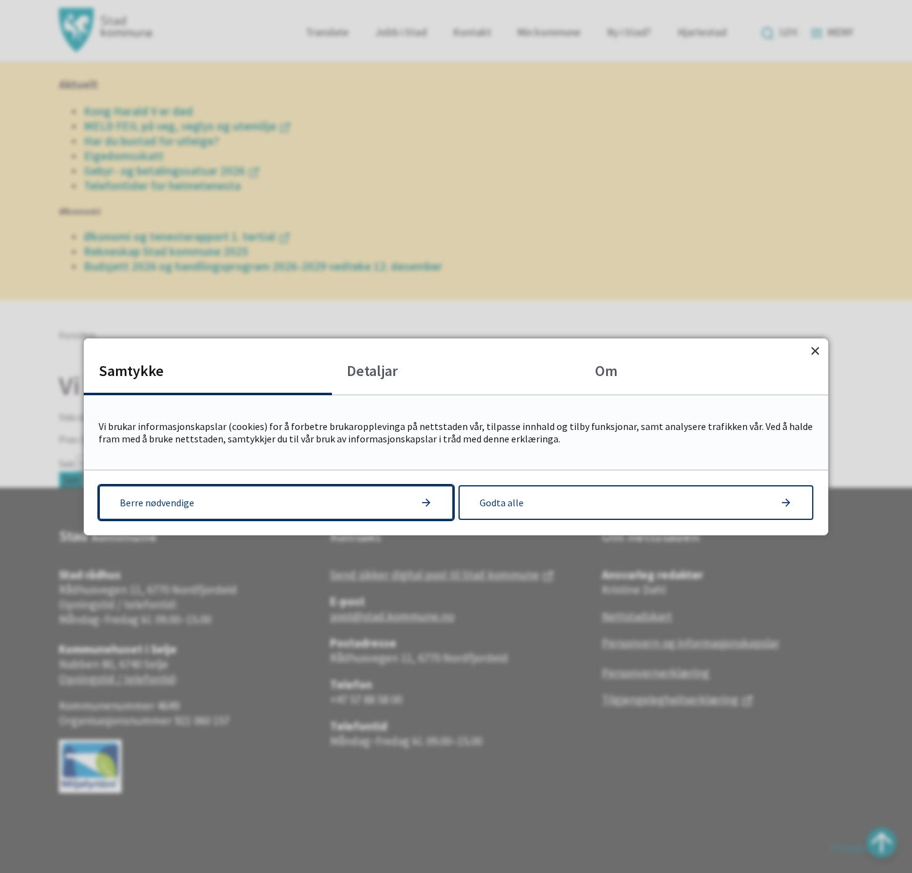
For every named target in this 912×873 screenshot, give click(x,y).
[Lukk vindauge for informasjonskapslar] (815, 351)
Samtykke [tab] (131, 370)
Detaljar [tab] (372, 370)
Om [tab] (606, 370)
